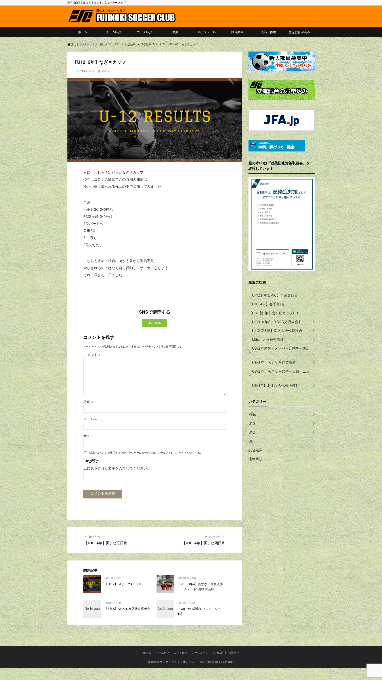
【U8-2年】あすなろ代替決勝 (272, 362)
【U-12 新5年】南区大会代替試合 (275, 330)
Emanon (229, 661)
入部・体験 (268, 32)
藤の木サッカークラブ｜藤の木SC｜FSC (177, 661)
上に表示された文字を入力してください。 (117, 468)
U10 (251, 423)
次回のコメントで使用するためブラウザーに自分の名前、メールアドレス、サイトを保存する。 (146, 452)
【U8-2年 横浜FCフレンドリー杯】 (199, 611)
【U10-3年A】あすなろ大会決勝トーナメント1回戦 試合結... (200, 586)
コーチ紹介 (144, 32)
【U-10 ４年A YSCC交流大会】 (275, 322)
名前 (88, 401)
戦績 (175, 32)
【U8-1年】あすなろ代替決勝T (273, 385)
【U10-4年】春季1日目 (266, 304)
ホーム (82, 32)
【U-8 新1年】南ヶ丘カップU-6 (273, 313)
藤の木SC (107, 71)
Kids (252, 414)
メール (90, 419)
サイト (88, 436)
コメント (91, 354)
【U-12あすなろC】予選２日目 (273, 295)
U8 (250, 441)
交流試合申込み (299, 32)
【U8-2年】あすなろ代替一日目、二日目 (279, 374)
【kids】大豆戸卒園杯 (266, 339)
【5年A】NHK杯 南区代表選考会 (127, 609)
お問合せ (233, 652)
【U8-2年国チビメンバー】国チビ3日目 (278, 351)
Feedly (157, 322)
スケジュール (206, 32)
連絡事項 (255, 459)
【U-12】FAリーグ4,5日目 (123, 584)
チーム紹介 (113, 32)
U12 (251, 432)
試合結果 (237, 32)
